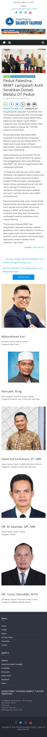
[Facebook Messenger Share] (17, 104)
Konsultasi (5, 641)
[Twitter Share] (23, 104)
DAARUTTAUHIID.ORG (13, 108)
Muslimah (5, 679)
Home (3, 626)
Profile (4, 630)
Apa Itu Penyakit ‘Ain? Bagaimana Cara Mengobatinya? (22, 270)
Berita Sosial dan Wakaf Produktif (22, 76)
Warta (3, 633)
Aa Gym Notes (7, 637)
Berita (6, 76)
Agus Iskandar (24, 98)
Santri (3, 683)
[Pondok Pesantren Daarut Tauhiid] (4, 42)
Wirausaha (5, 672)
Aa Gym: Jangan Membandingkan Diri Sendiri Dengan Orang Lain (23, 260)
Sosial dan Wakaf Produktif (11, 664)
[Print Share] (34, 104)
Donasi (4, 645)
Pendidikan (5, 668)
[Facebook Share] (11, 104)
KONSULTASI (23, 277)
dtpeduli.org (38, 247)
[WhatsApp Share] (5, 104)
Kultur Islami (6, 676)
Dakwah (4, 660)
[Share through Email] (28, 104)
